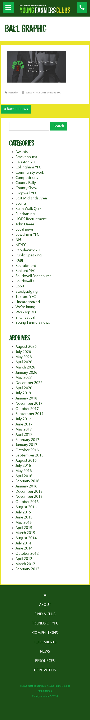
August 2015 (26, 507)
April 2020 (23, 388)
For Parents (45, 642)
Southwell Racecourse (33, 276)
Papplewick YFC (28, 250)
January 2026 (26, 372)
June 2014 (23, 548)
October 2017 (27, 409)
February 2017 (27, 440)
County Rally (25, 183)
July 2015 (23, 512)
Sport (19, 286)
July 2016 (23, 465)
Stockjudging (26, 291)
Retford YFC (25, 271)
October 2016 (27, 450)
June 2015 (23, 517)
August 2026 (26, 346)
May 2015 (23, 522)
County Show (26, 188)
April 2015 (23, 528)
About (45, 604)
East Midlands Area (31, 198)
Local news (24, 229)
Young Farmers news (32, 322)
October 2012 (27, 553)
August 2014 (26, 538)
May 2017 (23, 429)
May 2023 (23, 377)
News (45, 651)
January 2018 (26, 398)
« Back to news (16, 109)
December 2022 (28, 383)
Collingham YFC (28, 167)
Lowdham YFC (27, 234)
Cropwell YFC (26, 193)
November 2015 (28, 496)
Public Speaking (28, 255)
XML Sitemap (45, 691)
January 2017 (26, 445)
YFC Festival (25, 317)
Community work (29, 172)
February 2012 (27, 569)
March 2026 (25, 367)
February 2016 (27, 481)
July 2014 (23, 543)
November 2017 (28, 403)
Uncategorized (27, 302)
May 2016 (23, 471)
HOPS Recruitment (31, 219)
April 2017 (23, 434)
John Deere (24, 224)
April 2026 (23, 362)
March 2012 (25, 564)
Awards (21, 152)
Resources (45, 661)
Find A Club (45, 614)
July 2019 (23, 393)
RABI (19, 260)
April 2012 (23, 559)
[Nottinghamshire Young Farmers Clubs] (45, 12)
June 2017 (23, 424)
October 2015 (27, 502)
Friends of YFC (45, 623)
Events (21, 203)
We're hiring (25, 307)
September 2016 (29, 455)
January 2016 (26, 486)
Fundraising (25, 214)
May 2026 (23, 357)
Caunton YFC (26, 162)
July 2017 (23, 419)
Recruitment (25, 266)
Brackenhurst (26, 157)
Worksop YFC (26, 312)
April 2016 (23, 476)
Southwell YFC (27, 281)
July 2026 (23, 352)
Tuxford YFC (25, 297)
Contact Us (45, 670)
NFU (19, 240)
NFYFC (20, 245)
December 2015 (28, 491)
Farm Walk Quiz (28, 209)
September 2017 (29, 414)
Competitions (26, 178)
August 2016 (26, 460)
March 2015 (25, 533)
